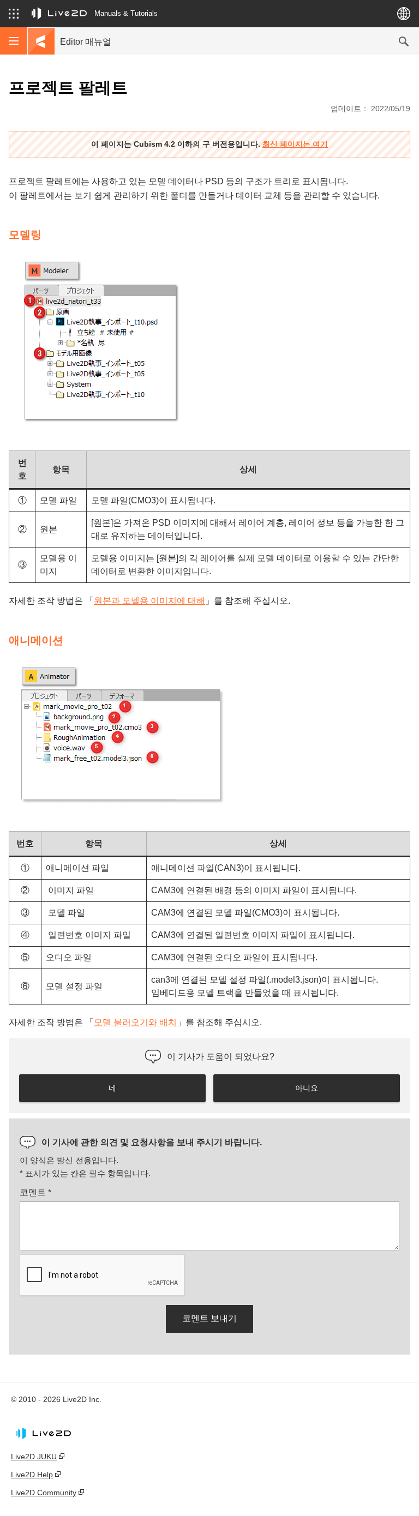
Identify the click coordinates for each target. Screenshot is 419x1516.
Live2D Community (43, 1492)
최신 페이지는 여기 (295, 144)
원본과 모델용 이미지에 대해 (149, 600)
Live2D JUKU (34, 1456)
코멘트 (35, 1192)
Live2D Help (32, 1474)
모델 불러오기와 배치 (135, 1022)
